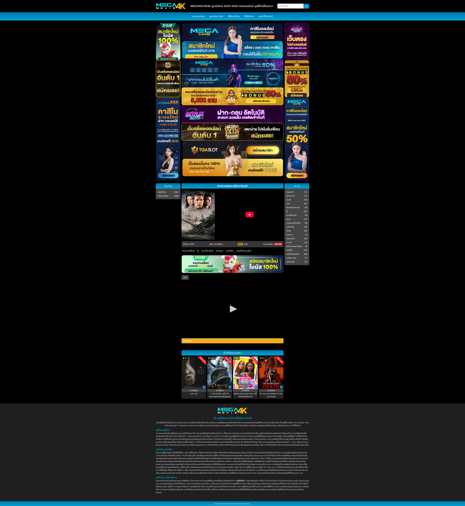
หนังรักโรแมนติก (243, 250)
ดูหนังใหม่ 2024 (216, 16)
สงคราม (219, 250)
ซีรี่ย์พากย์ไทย (234, 16)
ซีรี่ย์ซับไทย (249, 16)
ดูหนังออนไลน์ (198, 16)
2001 (192, 244)
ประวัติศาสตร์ (207, 250)
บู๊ (198, 250)
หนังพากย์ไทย (188, 250)
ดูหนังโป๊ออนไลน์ (265, 16)
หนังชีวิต (229, 250)
